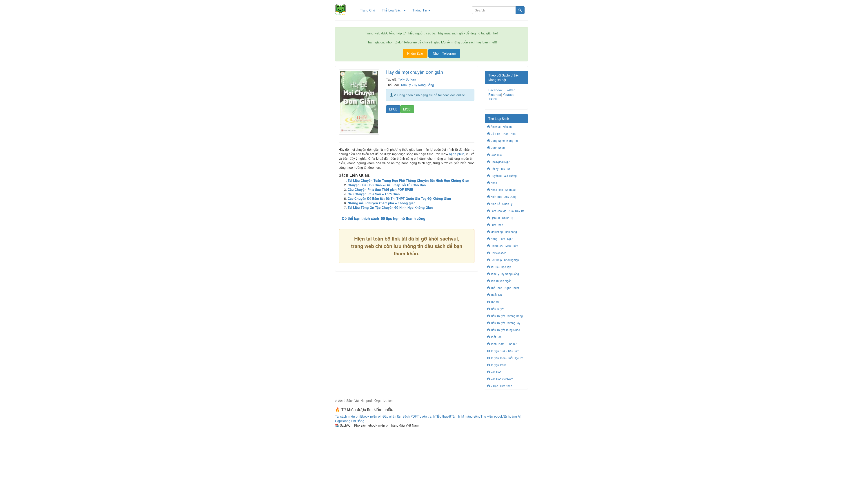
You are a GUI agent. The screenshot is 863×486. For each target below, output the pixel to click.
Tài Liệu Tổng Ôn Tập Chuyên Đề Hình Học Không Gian (390, 207)
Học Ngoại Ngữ (499, 162)
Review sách (498, 253)
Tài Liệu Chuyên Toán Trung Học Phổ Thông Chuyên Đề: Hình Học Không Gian (408, 180)
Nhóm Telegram (444, 53)
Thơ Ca (495, 302)
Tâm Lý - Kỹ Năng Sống (417, 85)
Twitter (510, 90)
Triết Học (495, 337)
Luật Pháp (496, 225)
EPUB (393, 109)
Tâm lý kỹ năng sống (465, 416)
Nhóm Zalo (415, 53)
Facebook (495, 90)
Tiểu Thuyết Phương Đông (506, 316)
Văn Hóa (495, 372)
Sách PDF (410, 416)
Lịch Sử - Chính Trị (501, 218)
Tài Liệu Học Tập (500, 267)
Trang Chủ (369, 10)
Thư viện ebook (491, 416)
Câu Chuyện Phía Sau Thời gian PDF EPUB (380, 189)
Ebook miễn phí (371, 416)
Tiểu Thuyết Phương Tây (505, 323)
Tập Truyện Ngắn (501, 281)
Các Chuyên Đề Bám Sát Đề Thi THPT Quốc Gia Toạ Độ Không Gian (399, 198)
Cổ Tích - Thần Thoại (503, 133)
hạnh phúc (456, 154)
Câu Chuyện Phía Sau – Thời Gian (374, 194)
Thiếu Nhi (496, 295)
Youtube (508, 94)
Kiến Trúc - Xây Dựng (503, 196)
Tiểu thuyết (497, 309)
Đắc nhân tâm (393, 416)
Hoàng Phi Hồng (352, 420)
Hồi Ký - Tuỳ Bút (500, 169)
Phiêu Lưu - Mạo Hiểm (504, 246)
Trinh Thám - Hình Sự (503, 344)
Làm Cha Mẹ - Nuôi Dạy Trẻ (507, 211)
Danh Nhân (497, 147)
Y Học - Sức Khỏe (501, 386)
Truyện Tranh (498, 365)
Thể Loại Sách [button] (392, 10)
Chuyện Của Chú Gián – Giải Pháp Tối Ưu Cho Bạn (387, 185)
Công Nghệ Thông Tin (504, 140)
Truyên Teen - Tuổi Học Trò (506, 358)
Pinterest (494, 94)
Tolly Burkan (407, 79)
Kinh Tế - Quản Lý (501, 204)
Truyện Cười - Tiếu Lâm (504, 351)
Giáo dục (496, 155)
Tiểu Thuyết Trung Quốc (505, 330)
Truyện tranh (426, 416)
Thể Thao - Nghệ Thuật (504, 288)
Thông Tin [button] (420, 10)
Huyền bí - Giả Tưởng (503, 176)
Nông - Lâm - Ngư (501, 239)
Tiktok (492, 99)
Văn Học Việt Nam (501, 379)
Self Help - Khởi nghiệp (504, 260)
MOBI (407, 109)
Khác (493, 182)
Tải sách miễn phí (347, 416)
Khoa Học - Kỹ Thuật (503, 189)
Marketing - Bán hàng (503, 232)
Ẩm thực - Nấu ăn (501, 126)
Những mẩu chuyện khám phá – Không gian (382, 203)
